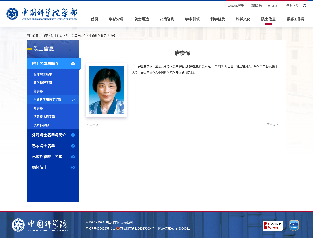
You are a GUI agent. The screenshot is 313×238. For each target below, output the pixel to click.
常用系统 (256, 5)
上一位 (92, 124)
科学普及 (217, 19)
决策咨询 (167, 19)
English (273, 5)
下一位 (272, 124)
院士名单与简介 (76, 35)
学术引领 (192, 19)
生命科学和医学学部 (102, 35)
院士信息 (268, 19)
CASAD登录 (236, 5)
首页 (94, 19)
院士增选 (141, 19)
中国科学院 (291, 5)
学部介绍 (116, 19)
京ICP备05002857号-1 (100, 228)
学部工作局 (296, 19)
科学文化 (243, 19)
